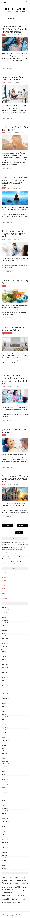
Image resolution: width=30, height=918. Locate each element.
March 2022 (4, 636)
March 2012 (4, 777)
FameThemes (12, 915)
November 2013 (5, 735)
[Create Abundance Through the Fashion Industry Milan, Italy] (15, 494)
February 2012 (5, 779)
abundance (5, 877)
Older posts (7, 525)
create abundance (20, 880)
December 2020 (5, 667)
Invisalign (5, 890)
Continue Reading (8, 68)
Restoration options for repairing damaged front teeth (13, 234)
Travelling (19, 899)
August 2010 (4, 824)
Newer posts (22, 525)
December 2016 (5, 690)
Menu (4, 2)
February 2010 (5, 839)
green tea (8, 887)
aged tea (12, 877)
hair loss (14, 887)
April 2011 (4, 803)
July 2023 (4, 615)
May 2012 (4, 774)
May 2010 (4, 831)
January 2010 (5, 842)
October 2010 (5, 818)
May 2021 (4, 654)
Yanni (12, 902)
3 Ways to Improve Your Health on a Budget (13, 78)
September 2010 (5, 821)
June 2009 (4, 858)
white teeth (6, 902)
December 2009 (5, 844)
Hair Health (4, 580)
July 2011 (4, 795)
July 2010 (4, 826)
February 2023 (5, 620)
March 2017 (4, 683)
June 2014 (4, 719)
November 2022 (5, 625)
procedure (15, 895)
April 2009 (4, 863)
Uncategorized (5, 598)
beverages (4, 880)
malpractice (8, 892)
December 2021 (5, 641)
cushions (26, 880)
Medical (3, 593)
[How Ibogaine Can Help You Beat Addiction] (15, 142)
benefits (23, 877)
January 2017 (5, 688)
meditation (16, 892)
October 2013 (5, 737)
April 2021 (4, 656)
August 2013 (4, 743)
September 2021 (5, 646)
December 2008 (5, 865)
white (23, 899)
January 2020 (5, 672)
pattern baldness (6, 895)
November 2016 (5, 693)
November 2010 (5, 816)
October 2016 (5, 696)
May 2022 (4, 633)
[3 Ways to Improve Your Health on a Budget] (15, 94)
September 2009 (5, 852)
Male (3, 893)
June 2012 (4, 771)
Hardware (4, 585)
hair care (4, 577)
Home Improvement (7, 333)
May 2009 (4, 860)
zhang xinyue (16, 902)
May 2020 (4, 669)
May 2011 (4, 800)
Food (27, 883)
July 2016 (4, 703)
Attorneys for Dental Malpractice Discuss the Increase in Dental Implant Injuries (14, 379)
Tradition (15, 899)
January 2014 (5, 729)
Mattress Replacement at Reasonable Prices (13, 329)
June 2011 (4, 797)
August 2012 (4, 766)
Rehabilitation (5, 596)
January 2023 (5, 622)
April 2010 (4, 834)
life (16, 890)
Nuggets (25, 892)
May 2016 (4, 709)
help (24, 887)
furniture (3, 887)
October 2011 (5, 787)
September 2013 (5, 740)
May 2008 (4, 868)
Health (4, 34)
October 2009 (5, 850)
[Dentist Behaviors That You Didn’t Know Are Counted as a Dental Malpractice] (15, 44)
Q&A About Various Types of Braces (14, 430)
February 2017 (5, 685)
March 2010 (4, 837)
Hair (2, 575)
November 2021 (5, 643)
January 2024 (5, 607)
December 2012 (5, 756)
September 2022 (5, 630)
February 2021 (5, 662)
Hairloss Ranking (15, 9)
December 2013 (5, 732)
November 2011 (5, 784)
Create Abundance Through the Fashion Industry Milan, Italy (15, 479)
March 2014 (4, 724)
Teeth (10, 898)
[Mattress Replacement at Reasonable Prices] (15, 344)
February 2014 (5, 727)
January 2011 (5, 810)
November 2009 (5, 847)
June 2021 (4, 651)
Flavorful (20, 883)
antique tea (17, 877)
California (13, 880)
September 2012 (5, 763)
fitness (16, 883)
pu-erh (20, 895)
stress (3, 899)
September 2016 (5, 698)
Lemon (14, 890)
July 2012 (4, 769)
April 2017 (4, 680)
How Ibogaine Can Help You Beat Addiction (15, 128)
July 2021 (4, 649)
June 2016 (4, 706)
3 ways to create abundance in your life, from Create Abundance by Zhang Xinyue (14, 181)
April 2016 (4, 711)
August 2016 (4, 701)
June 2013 (4, 748)
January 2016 (5, 716)
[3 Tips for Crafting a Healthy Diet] (15, 296)
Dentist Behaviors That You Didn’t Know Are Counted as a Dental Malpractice (15, 29)
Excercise (13, 883)
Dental (5, 883)
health (20, 887)
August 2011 (4, 792)
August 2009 (4, 855)
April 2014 (4, 722)
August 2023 (4, 612)
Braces (8, 880)
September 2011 (5, 790)
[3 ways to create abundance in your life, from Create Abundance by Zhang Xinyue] (15, 198)
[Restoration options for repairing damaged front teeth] (15, 249)
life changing (21, 890)
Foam (23, 883)
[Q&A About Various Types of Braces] (15, 444)
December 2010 (5, 813)
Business (4, 572)
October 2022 (5, 628)
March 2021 (4, 659)
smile (24, 895)
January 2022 (5, 638)
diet (10, 883)
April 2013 (4, 750)
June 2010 (4, 829)
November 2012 (5, 758)
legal (11, 890)
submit (10, 34)
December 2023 (5, 609)
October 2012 (5, 761)
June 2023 (4, 617)
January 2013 (5, 753)
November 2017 (5, 677)
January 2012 (5, 782)
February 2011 (5, 808)
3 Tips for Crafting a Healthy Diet (15, 282)
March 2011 (4, 805)
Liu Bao (26, 890)
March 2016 (4, 714)
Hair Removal (5, 583)
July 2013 (4, 745)
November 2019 (5, 675)
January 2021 (5, 664)
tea (6, 899)
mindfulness (20, 892)
